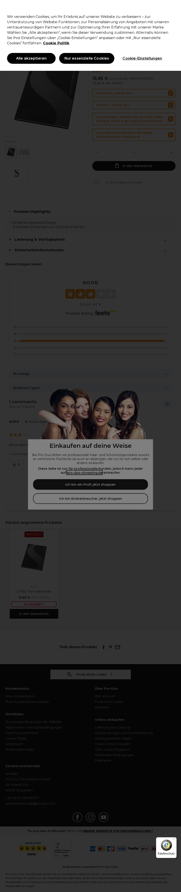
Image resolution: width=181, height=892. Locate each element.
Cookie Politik (56, 43)
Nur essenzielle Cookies (86, 58)
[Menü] (174, 840)
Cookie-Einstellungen (142, 58)
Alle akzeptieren (31, 58)
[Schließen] (174, 7)
